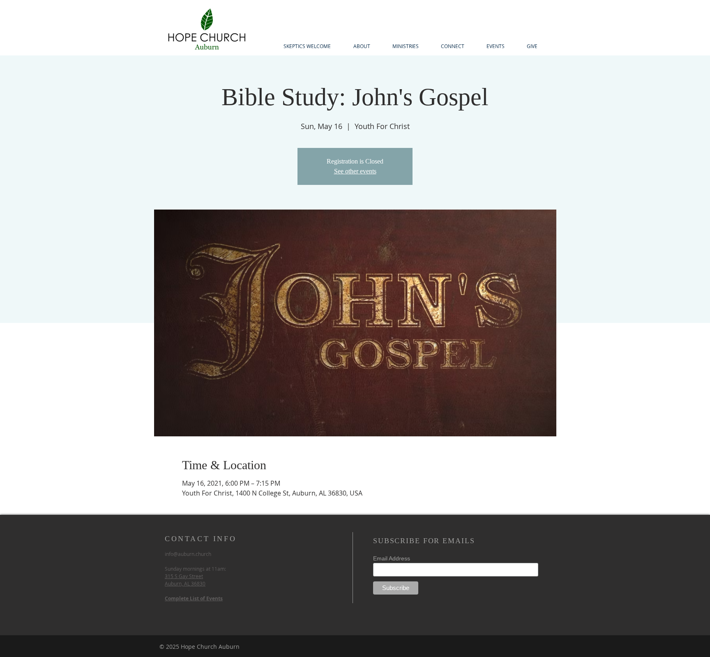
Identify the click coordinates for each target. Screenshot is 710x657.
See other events (355, 171)
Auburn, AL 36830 (185, 583)
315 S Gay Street (184, 576)
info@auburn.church (188, 554)
